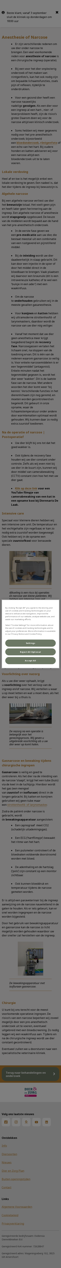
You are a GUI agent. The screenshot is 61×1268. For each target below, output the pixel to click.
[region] (30, 634)
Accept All (30, 660)
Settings (30, 643)
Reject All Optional (30, 651)
